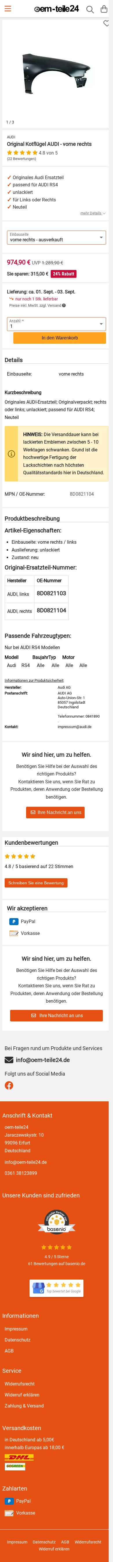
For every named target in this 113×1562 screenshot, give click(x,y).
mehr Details (91, 213)
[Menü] (8, 8)
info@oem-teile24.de (26, 1162)
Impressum (16, 1329)
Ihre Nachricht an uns (59, 812)
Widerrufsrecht (19, 1384)
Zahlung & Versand (24, 1406)
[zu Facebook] (10, 1085)
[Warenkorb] (104, 9)
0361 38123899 (21, 1173)
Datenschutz (17, 1340)
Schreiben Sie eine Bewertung (36, 883)
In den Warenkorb (60, 337)
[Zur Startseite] (56, 8)
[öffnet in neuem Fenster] (56, 1288)
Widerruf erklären (22, 1395)
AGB (9, 1351)
